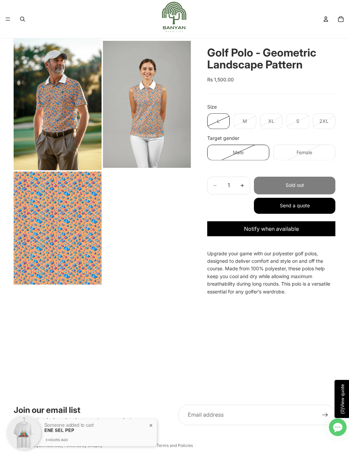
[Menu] (8, 19)
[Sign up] (325, 415)
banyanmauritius (45, 445)
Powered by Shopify (83, 445)
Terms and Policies (174, 445)
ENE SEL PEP (59, 423)
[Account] (325, 19)
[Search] (22, 19)
